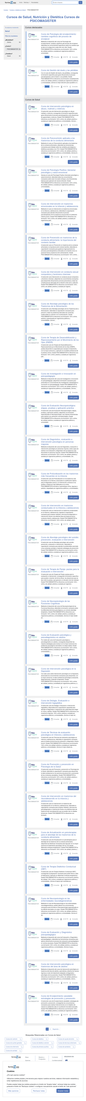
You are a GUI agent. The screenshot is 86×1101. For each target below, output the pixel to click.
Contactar (55, 1057)
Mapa (27, 1057)
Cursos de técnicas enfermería (67, 1043)
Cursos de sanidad (11, 1051)
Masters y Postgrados (42, 1058)
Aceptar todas (63, 1091)
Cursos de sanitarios (64, 1047)
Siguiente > (56, 1029)
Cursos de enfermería (12, 1047)
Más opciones (13, 1091)
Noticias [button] (26, 2)
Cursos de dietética (38, 1039)
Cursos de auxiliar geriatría (14, 1043)
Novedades (34, 2)
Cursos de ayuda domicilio (66, 1039)
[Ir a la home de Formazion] (16, 1057)
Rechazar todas (39, 1091)
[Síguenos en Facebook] (67, 1060)
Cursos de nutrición (12, 1039)
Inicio (20, 2)
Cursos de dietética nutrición (40, 1043)
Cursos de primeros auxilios (40, 1047)
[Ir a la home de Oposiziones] (10, 2)
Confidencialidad (57, 1060)
